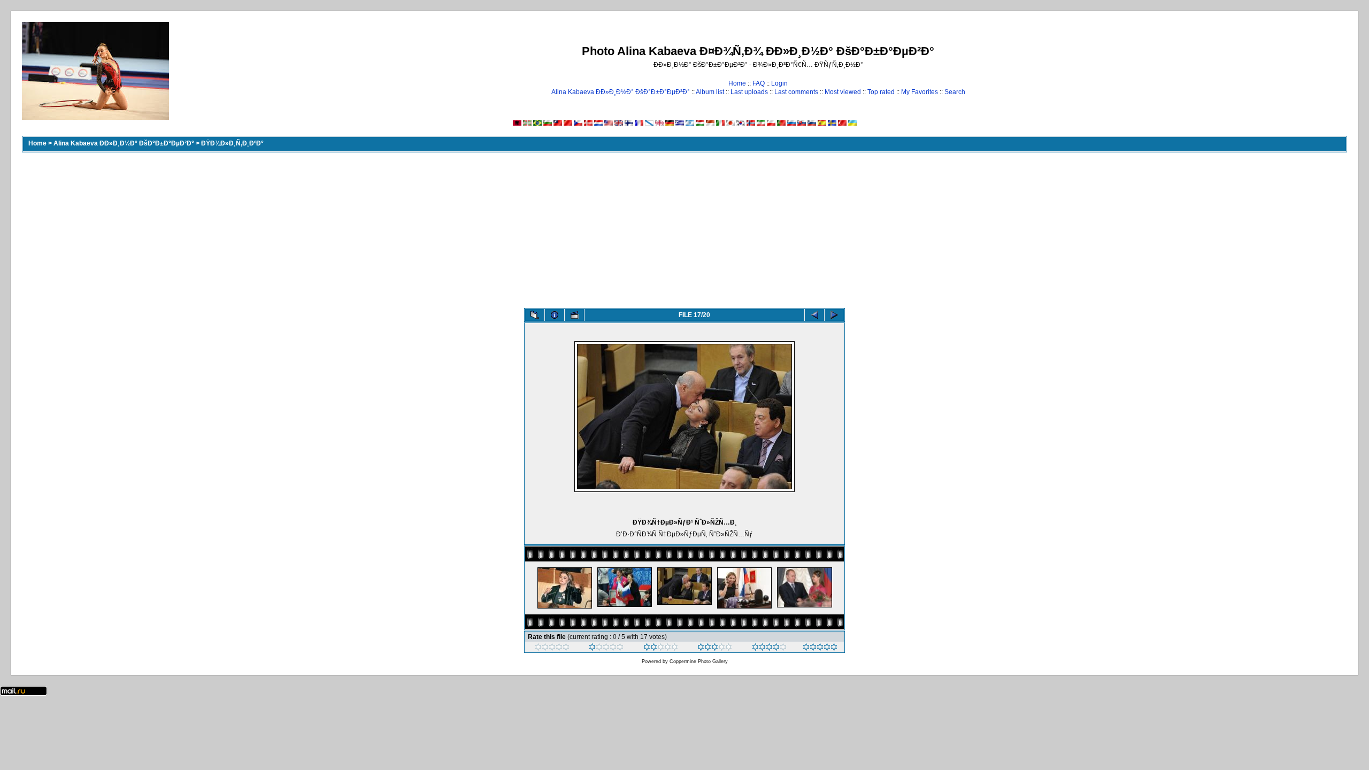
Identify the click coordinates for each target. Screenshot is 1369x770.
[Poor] (606, 648)
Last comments (796, 92)
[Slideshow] (574, 315)
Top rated (881, 92)
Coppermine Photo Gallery (699, 661)
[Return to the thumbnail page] (534, 315)
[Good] (714, 648)
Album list (710, 92)
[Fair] (660, 648)
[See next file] (834, 315)
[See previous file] (814, 315)
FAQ (758, 83)
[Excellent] (769, 648)
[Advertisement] (684, 228)
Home (737, 83)
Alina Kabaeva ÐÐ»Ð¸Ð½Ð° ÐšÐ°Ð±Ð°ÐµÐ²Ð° (620, 92)
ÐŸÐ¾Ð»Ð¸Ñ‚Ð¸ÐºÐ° (232, 143)
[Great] (820, 648)
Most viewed (843, 92)
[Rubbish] (552, 648)
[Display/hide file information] (554, 315)
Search (954, 92)
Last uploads (749, 92)
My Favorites (919, 92)
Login (779, 83)
